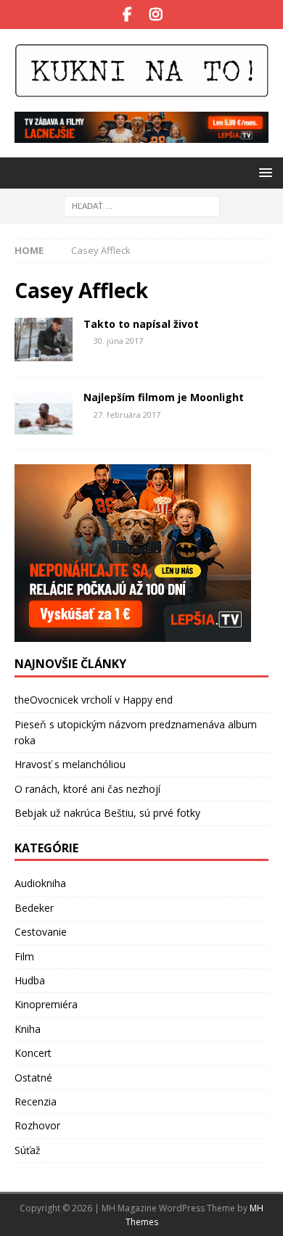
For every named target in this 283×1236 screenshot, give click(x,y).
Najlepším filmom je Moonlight (163, 397)
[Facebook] (127, 14)
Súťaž (28, 1150)
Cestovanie (41, 932)
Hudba (30, 980)
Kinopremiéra (46, 1004)
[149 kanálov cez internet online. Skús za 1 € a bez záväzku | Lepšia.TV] (141, 134)
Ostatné (33, 1077)
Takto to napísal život (141, 324)
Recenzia (36, 1101)
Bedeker (34, 908)
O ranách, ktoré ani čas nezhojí (87, 789)
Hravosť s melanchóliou (70, 764)
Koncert (33, 1053)
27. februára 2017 (127, 414)
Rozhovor (37, 1125)
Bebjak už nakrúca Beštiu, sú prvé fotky (107, 813)
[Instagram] (155, 14)
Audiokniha (40, 883)
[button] (263, 172)
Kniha (28, 1029)
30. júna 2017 (118, 340)
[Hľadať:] (142, 205)
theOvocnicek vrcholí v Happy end (94, 699)
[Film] (44, 339)
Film (24, 956)
